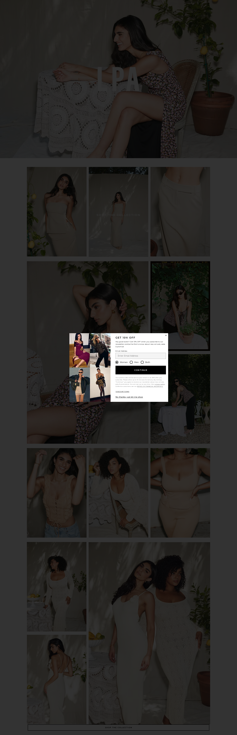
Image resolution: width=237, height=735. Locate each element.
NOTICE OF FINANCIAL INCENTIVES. (150, 386)
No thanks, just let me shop (129, 397)
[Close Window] (166, 335)
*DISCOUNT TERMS (122, 391)
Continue (140, 370)
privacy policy (160, 384)
